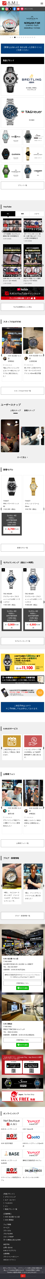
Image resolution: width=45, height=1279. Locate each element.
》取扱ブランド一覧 (10, 1209)
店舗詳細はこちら (22, 983)
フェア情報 (7, 1224)
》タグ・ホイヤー (9, 1200)
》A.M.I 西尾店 (8, 1220)
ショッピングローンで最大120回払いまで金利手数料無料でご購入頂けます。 (11, 753)
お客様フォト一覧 (22, 843)
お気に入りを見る (28, 8)
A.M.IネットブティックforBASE (9, 1162)
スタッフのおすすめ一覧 (22, 391)
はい (23, 1276)
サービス (6, 1227)
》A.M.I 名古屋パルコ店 (11, 1217)
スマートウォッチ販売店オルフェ (11, 1178)
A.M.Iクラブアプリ (9, 1250)
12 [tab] (34, 37)
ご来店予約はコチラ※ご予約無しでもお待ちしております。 (22, 707)
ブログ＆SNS (8, 1234)
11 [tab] (32, 37)
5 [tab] (19, 37)
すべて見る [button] (21, 457)
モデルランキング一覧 (22, 641)
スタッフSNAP (8, 1237)
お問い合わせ (8, 1247)
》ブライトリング (9, 1197)
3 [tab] (15, 37)
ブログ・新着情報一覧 (22, 916)
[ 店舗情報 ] (7, 1214)
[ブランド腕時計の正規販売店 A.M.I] (13, 3)
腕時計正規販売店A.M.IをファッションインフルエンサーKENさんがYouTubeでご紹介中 (22, 976)
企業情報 (6, 1253)
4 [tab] (17, 37)
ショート (37, 213)
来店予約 (6, 1244)
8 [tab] (25, 37)
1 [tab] (10, 37)
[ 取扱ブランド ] (8, 1194)
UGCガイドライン (9, 1260)
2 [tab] (12, 37)
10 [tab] (30, 37)
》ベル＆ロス (8, 1203)
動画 (22, 213)
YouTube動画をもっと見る (22, 307)
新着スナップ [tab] (29, 410)
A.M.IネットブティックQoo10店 (33, 1144)
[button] (39, 436)
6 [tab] (21, 37)
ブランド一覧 (22, 185)
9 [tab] (28, 37)
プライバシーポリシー (11, 1257)
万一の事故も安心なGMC (12, 1240)
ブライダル (7, 1230)
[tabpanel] (22, 23)
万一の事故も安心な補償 (32, 749)
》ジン (5, 1206)
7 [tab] (23, 37)
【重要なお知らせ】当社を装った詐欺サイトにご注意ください (22, 48)
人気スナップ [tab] (15, 410)
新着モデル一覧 (22, 548)
